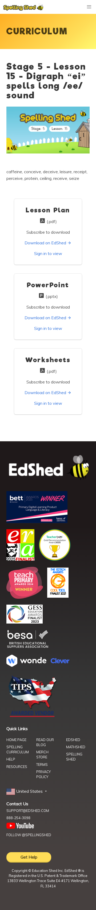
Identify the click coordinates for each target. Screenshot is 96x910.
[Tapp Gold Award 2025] (55, 559)
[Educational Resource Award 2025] (20, 559)
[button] (27, 791)
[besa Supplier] (27, 647)
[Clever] (60, 661)
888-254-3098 (18, 818)
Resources (16, 767)
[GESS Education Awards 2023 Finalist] (24, 622)
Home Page (16, 740)
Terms (42, 764)
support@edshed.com (27, 810)
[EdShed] (48, 468)
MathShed (75, 747)
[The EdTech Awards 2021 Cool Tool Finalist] (58, 596)
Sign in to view (48, 253)
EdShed (73, 740)
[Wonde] (26, 665)
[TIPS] (32, 716)
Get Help (29, 857)
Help (10, 759)
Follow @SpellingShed (28, 835)
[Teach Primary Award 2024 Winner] (24, 597)
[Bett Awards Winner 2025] (36, 521)
